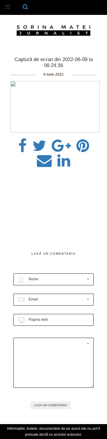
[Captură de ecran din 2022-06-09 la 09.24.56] (39, 143)
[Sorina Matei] (53, 30)
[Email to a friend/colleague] (44, 158)
